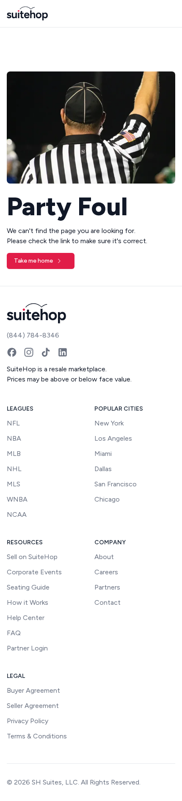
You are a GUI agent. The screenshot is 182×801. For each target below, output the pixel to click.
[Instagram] (29, 352)
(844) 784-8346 (33, 335)
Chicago (107, 499)
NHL (14, 469)
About (104, 557)
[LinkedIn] (63, 352)
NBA (14, 438)
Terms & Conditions (37, 736)
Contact (107, 602)
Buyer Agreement (33, 690)
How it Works (27, 602)
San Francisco (115, 484)
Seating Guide (28, 587)
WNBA (17, 499)
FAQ (14, 633)
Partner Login (27, 648)
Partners (107, 587)
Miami (103, 454)
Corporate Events (34, 572)
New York (109, 423)
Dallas (103, 469)
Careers (106, 572)
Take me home (33, 260)
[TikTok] (46, 352)
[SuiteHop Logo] (27, 13)
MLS (13, 484)
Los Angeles (113, 438)
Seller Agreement (33, 706)
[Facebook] (12, 352)
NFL (13, 423)
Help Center (25, 618)
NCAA (17, 514)
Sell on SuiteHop (32, 557)
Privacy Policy (27, 721)
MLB (14, 454)
